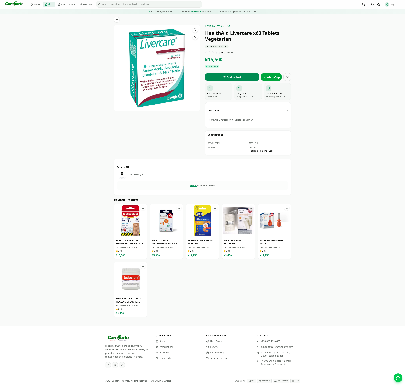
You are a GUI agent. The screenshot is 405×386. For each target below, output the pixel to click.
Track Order (165, 358)
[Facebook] (108, 365)
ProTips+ (164, 352)
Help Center (216, 341)
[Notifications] (372, 4)
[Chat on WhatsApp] (398, 377)
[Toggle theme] (379, 4)
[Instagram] (122, 365)
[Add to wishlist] (195, 30)
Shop (162, 341)
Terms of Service (218, 358)
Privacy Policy (217, 352)
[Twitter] (115, 365)
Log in (193, 185)
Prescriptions (166, 346)
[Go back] (117, 19)
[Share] (195, 37)
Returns (214, 346)
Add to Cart (133, 234)
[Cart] (363, 4)
